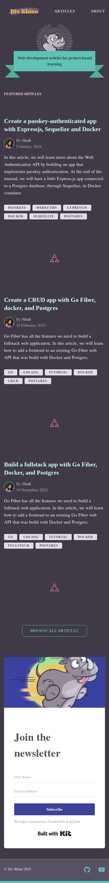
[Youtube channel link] (101, 870)
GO (10, 372)
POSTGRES (73, 216)
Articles (65, 11)
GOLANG (31, 372)
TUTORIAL (58, 372)
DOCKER (15, 216)
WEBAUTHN (47, 208)
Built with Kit (54, 833)
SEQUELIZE (43, 216)
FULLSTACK (18, 545)
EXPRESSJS (77, 208)
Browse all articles (54, 631)
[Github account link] (87, 870)
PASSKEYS (17, 208)
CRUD (13, 381)
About (98, 11)
